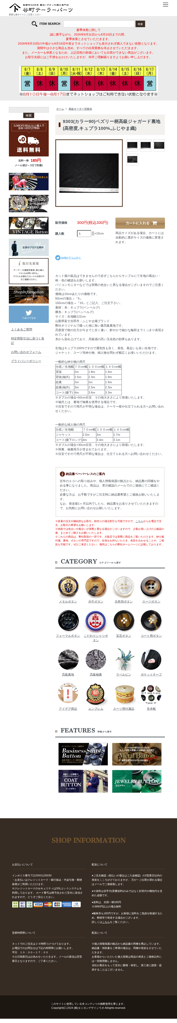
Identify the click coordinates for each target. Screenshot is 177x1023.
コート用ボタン (151, 635)
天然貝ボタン (124, 601)
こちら (139, 521)
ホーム (60, 108)
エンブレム (95, 708)
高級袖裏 (96, 674)
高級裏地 (68, 674)
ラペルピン (123, 674)
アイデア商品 (68, 708)
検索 (140, 24)
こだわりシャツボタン (96, 638)
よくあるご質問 (21, 329)
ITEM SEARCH (50, 23)
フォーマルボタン (68, 635)
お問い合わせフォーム (26, 352)
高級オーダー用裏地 (80, 108)
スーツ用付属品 (123, 708)
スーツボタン (151, 601)
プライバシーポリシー (26, 361)
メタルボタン (68, 601)
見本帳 (151, 708)
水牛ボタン (95, 601)
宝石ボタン (123, 635)
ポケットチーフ (151, 674)
